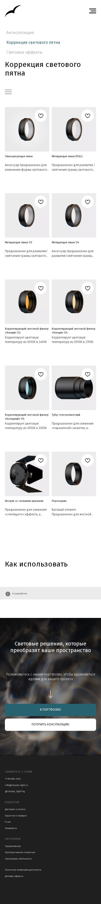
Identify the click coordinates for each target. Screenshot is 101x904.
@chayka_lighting (15, 791)
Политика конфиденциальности (23, 869)
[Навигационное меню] (92, 11)
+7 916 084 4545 (13, 778)
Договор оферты (14, 876)
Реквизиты (11, 828)
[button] (50, 725)
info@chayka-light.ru (16, 785)
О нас (8, 821)
